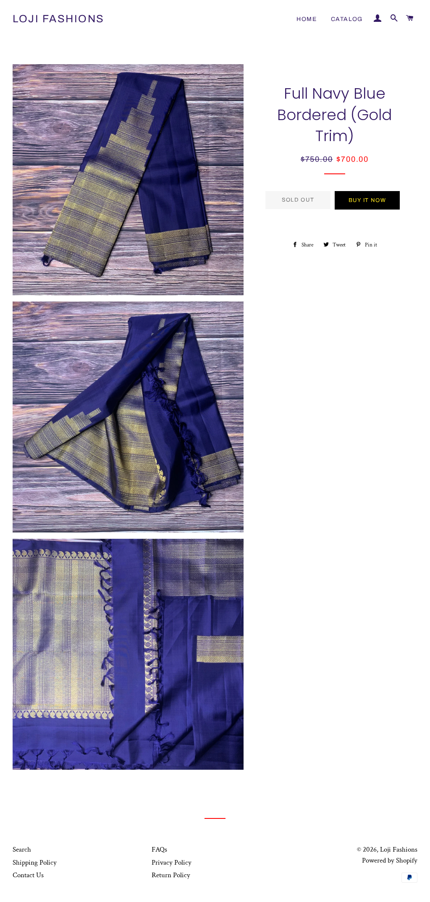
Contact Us (28, 875)
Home (306, 19)
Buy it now (367, 200)
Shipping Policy (35, 862)
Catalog (347, 19)
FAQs (159, 849)
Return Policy (171, 875)
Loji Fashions (59, 18)
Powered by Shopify (389, 860)
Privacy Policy (171, 862)
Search (22, 849)
